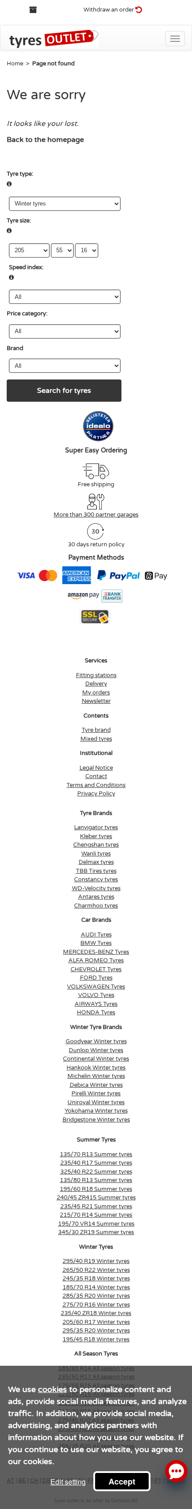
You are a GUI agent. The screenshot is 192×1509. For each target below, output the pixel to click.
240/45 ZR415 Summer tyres (96, 1197)
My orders (96, 692)
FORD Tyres (96, 977)
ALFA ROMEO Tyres (96, 960)
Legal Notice (96, 767)
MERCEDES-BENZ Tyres (96, 952)
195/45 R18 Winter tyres (96, 1339)
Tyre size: (19, 220)
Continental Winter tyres (96, 1058)
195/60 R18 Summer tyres (96, 1189)
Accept (122, 1481)
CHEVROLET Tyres (96, 969)
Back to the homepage (45, 139)
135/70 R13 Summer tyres (96, 1154)
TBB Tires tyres (96, 871)
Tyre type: (20, 174)
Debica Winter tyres (96, 1085)
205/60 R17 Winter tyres (96, 1322)
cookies (52, 1389)
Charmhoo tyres (96, 905)
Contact (96, 776)
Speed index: (26, 267)
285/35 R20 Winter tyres (96, 1295)
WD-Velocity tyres (96, 888)
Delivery (96, 683)
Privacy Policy (96, 793)
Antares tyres (96, 896)
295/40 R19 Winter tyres (96, 1261)
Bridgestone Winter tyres (96, 1119)
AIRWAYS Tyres (96, 1004)
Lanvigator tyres (96, 827)
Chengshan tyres (96, 844)
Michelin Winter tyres (96, 1076)
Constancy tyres (96, 879)
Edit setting (68, 1482)
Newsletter (96, 701)
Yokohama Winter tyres (96, 1110)
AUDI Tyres (96, 934)
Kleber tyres (96, 836)
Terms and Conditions (96, 785)
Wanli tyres (96, 853)
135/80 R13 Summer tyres (96, 1180)
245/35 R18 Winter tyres (96, 1278)
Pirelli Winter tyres (96, 1093)
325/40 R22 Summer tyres (96, 1171)
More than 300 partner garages (96, 514)
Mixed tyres (96, 738)
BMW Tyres (96, 943)
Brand (15, 348)
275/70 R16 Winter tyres (96, 1304)
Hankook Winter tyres (96, 1067)
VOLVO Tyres (96, 995)
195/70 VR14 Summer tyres (96, 1223)
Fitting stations (96, 675)
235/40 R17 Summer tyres (96, 1162)
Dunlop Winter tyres (96, 1050)
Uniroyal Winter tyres (96, 1102)
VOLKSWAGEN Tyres (96, 986)
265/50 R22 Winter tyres (96, 1270)
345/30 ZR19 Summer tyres (96, 1232)
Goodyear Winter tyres (96, 1041)
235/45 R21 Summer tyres (96, 1206)
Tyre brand (96, 730)
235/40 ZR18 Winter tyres (96, 1313)
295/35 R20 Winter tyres (96, 1330)
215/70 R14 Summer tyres (96, 1214)
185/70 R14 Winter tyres (96, 1287)
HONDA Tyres (96, 1012)
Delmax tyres (96, 862)
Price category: (27, 313)
